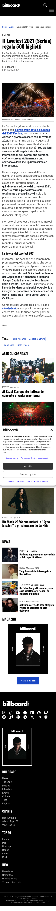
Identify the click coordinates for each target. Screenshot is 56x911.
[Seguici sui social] (3, 713)
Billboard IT (10, 67)
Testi (4, 800)
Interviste (7, 789)
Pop (21, 551)
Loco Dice (9, 345)
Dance (5, 850)
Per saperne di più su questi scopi (34, 458)
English (6, 803)
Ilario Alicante (19, 339)
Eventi (6, 35)
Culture (6, 796)
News (22, 568)
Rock (22, 601)
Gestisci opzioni (28, 474)
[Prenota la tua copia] (28, 649)
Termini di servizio (11, 882)
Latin (5, 853)
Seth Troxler (23, 345)
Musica (6, 785)
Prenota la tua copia (28, 681)
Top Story (24, 585)
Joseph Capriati (37, 339)
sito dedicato (9, 308)
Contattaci (7, 875)
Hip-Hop (6, 846)
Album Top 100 (10, 821)
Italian (5, 839)
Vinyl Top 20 (8, 825)
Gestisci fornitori (12, 458)
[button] (51, 429)
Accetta (28, 466)
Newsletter (7, 871)
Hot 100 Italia (9, 817)
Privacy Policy (9, 878)
